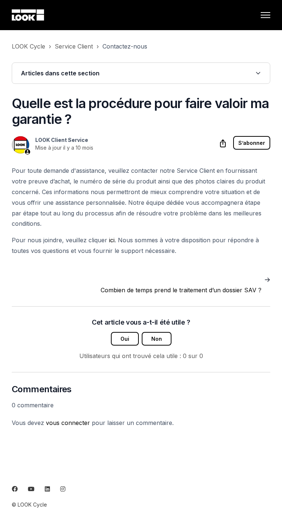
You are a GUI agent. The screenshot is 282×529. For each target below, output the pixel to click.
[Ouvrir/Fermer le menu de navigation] (265, 15)
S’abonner (251, 143)
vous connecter (68, 422)
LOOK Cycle (28, 46)
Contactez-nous (124, 46)
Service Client (74, 46)
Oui (124, 339)
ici (112, 240)
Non (156, 339)
